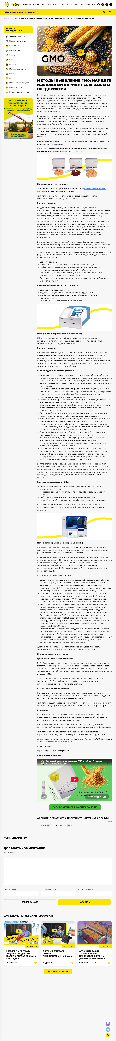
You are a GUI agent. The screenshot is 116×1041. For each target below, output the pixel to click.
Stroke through (14, 856)
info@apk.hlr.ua (89, 4)
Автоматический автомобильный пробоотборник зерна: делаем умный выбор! (92, 955)
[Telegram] (108, 1029)
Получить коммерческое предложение (75, 807)
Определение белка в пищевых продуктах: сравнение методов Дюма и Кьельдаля (21, 955)
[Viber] (108, 1024)
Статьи (36, 4)
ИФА (39, 338)
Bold (5, 856)
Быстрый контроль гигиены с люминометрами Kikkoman (58, 953)
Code (22, 856)
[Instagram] (106, 4)
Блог (44, 4)
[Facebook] (98, 4)
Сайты (51, 4)
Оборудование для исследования (20, 12)
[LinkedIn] (110, 4)
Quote (19, 856)
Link (25, 856)
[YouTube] (102, 4)
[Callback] (108, 1035)
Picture (28, 856)
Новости (27, 4)
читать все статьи (58, 971)
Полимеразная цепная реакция (53, 547)
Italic (8, 856)
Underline (11, 856)
